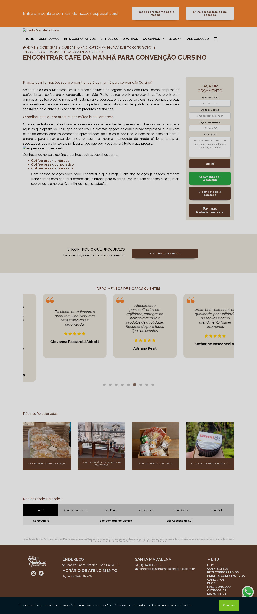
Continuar (229, 605)
